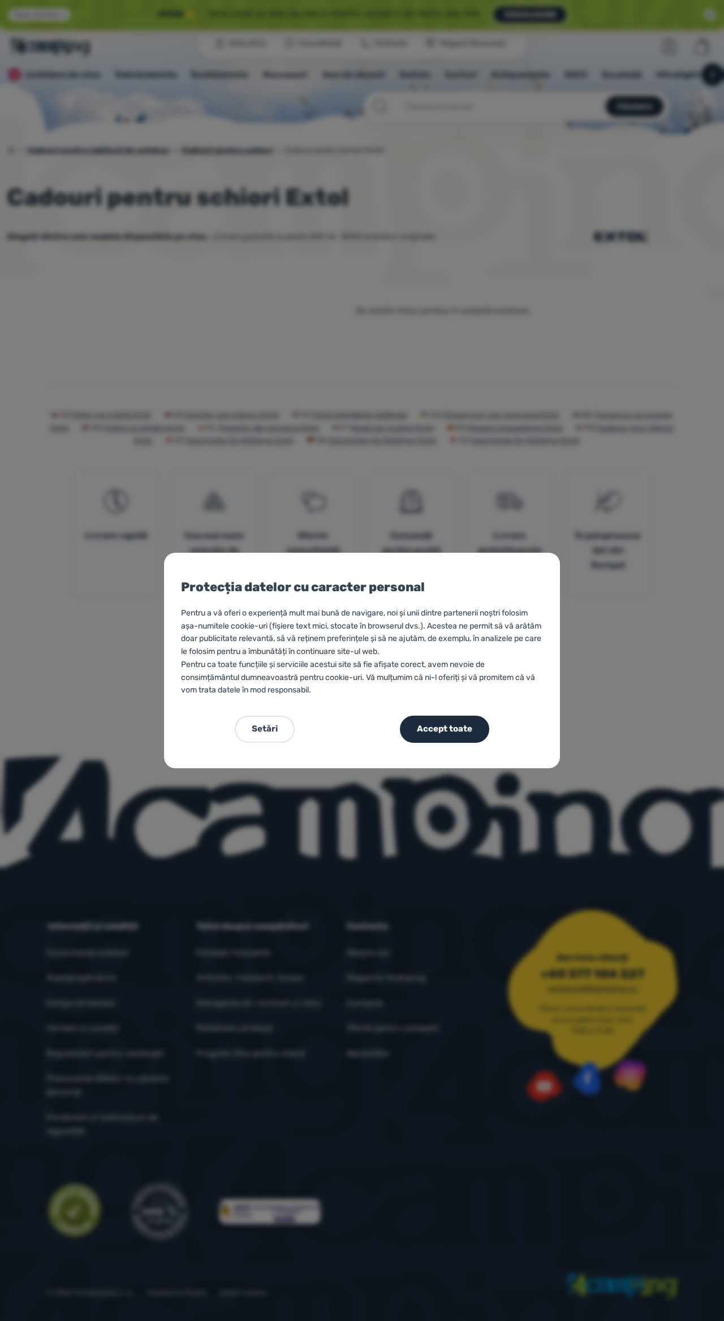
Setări (265, 729)
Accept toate (444, 729)
